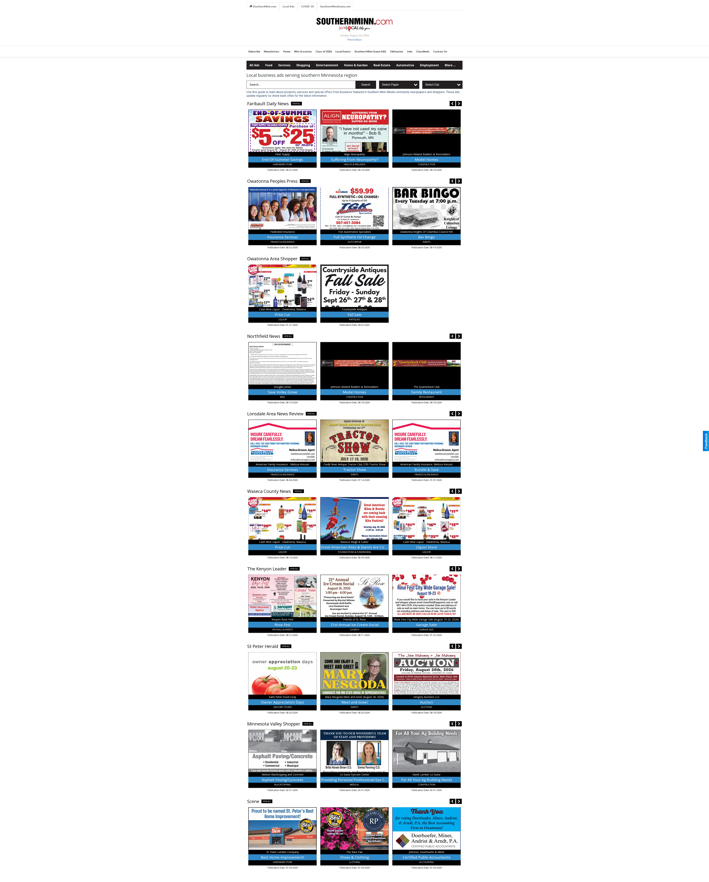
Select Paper (390, 84)
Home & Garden (356, 65)
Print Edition (354, 39)
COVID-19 (307, 6)
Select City (432, 84)
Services (284, 65)
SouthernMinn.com (264, 6)
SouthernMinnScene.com (335, 6)
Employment (429, 65)
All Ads (254, 65)
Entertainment (327, 65)
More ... (450, 65)
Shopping (303, 65)
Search (365, 84)
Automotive (405, 65)
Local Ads (288, 6)
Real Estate (382, 65)
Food (268, 65)
